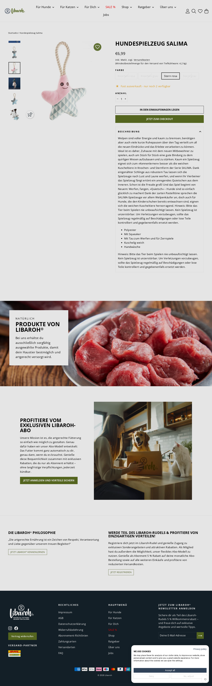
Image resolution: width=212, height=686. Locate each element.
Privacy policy (200, 649)
